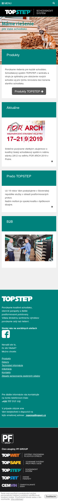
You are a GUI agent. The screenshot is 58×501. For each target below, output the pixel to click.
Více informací (17, 499)
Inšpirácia (7, 368)
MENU (8, 3)
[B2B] (29, 260)
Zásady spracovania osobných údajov (21, 375)
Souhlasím (51, 496)
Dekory (5, 361)
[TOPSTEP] (29, 14)
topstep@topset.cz (36, 415)
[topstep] (17, 300)
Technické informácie (12, 365)
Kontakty (6, 372)
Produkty (6, 358)
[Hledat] (53, 3)
